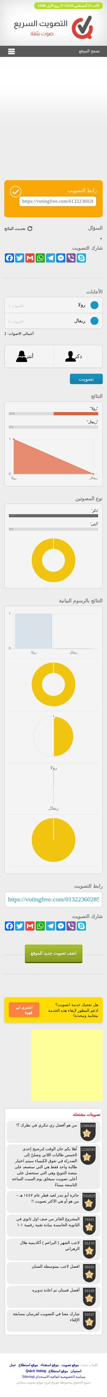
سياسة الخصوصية (72, 1377)
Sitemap (28, 1377)
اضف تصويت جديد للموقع (53, 953)
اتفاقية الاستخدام (47, 1377)
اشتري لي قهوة (24, 1010)
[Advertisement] (53, 122)
